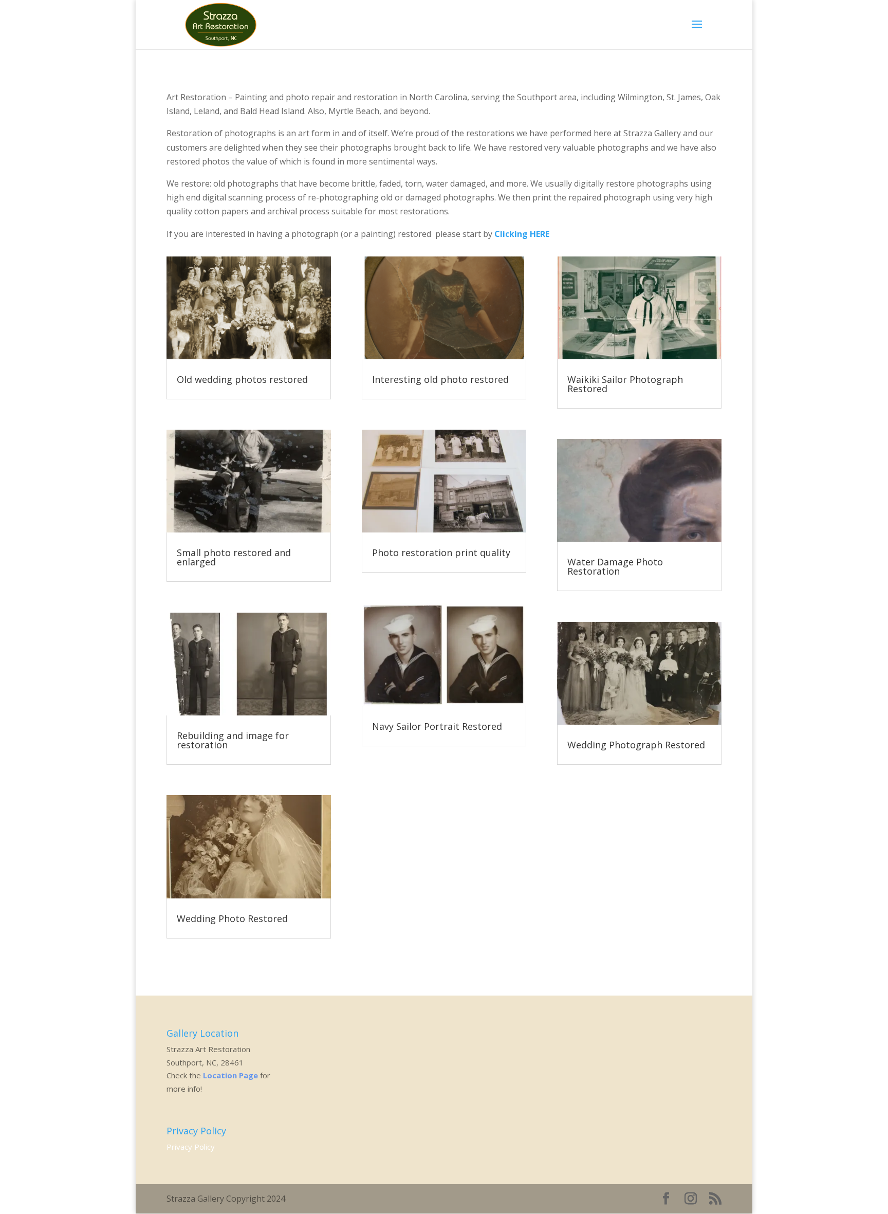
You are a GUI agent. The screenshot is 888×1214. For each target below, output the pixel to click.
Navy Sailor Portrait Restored (437, 726)
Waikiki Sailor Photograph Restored (625, 384)
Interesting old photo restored (440, 379)
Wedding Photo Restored (232, 918)
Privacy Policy (190, 1147)
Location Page (230, 1075)
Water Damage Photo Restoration (615, 566)
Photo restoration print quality (441, 552)
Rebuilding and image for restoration (233, 740)
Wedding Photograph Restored (636, 745)
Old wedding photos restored (242, 379)
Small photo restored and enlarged (234, 557)
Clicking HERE (521, 234)
